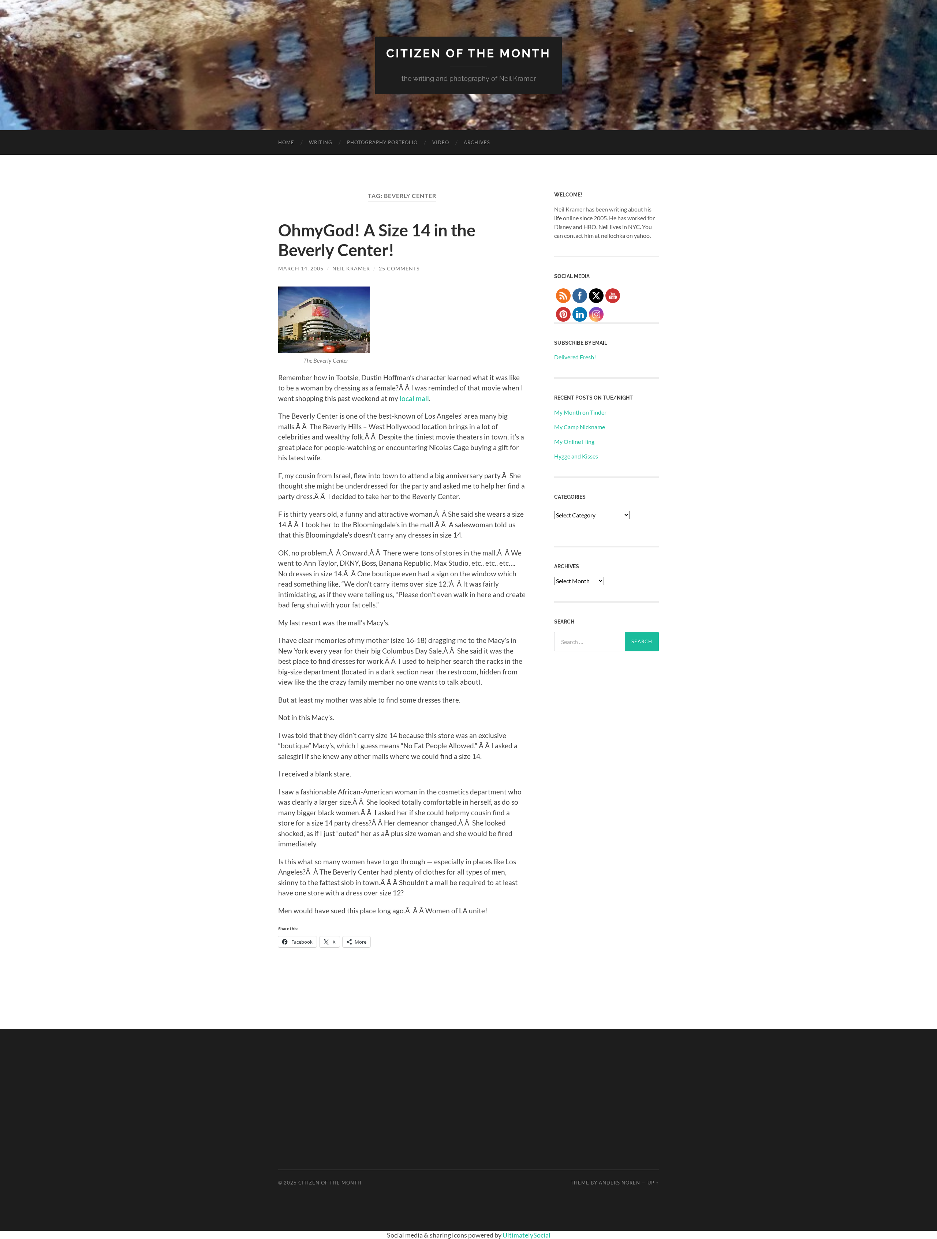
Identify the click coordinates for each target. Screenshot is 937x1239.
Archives (477, 142)
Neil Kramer (351, 268)
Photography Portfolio (382, 142)
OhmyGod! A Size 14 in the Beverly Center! (376, 240)
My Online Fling (574, 441)
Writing (320, 142)
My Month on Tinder (580, 412)
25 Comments (399, 268)
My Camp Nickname (579, 426)
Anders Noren (619, 1183)
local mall (414, 398)
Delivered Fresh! (575, 356)
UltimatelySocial (526, 1235)
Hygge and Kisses (576, 456)
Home (286, 142)
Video (440, 142)
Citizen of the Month (468, 53)
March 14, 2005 (301, 268)
